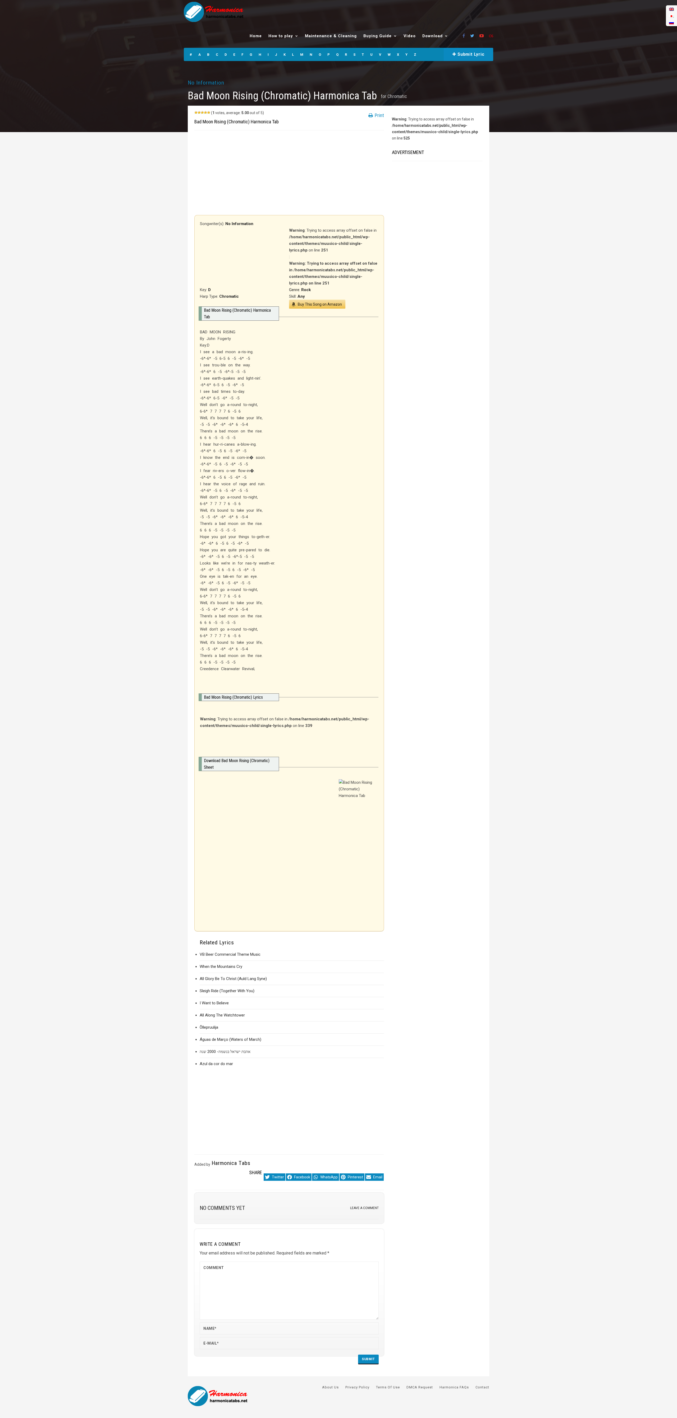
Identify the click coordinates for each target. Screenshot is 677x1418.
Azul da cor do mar (216, 1063)
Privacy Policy (357, 1387)
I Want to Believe (214, 1003)
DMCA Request (419, 1387)
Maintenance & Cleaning (331, 36)
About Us (330, 1387)
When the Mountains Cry (221, 966)
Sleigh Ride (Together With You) (227, 990)
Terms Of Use (388, 1387)
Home (256, 36)
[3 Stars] (202, 112)
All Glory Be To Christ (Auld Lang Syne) (233, 978)
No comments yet (222, 1208)
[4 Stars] (205, 112)
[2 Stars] (199, 112)
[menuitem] (671, 9)
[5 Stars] (208, 112)
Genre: (295, 289)
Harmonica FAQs (454, 1387)
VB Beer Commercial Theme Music (230, 954)
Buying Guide (377, 36)
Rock (306, 289)
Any (301, 296)
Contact (482, 1387)
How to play (280, 36)
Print (379, 115)
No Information (206, 83)
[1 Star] (196, 112)
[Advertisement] (289, 173)
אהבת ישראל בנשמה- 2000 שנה (225, 1051)
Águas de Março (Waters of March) (230, 1039)
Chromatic (397, 96)
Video (410, 36)
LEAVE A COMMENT (364, 1208)
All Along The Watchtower (222, 1015)
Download (432, 36)
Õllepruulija (209, 1027)
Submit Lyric (470, 54)
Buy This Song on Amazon (320, 304)
